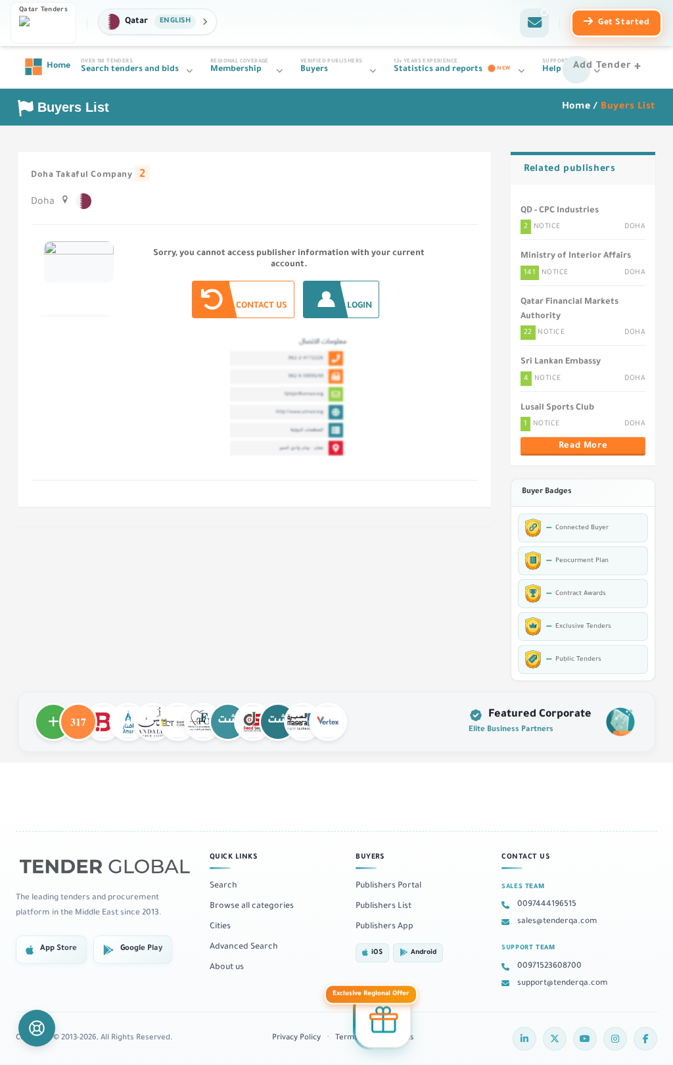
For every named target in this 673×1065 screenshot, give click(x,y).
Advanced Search (244, 947)
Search (223, 886)
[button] (157, 22)
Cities (220, 927)
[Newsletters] (534, 23)
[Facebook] (645, 1039)
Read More (583, 446)
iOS (377, 953)
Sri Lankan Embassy (561, 362)
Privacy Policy (296, 1038)
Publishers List (383, 906)
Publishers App (384, 927)
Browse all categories (252, 906)
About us (227, 967)
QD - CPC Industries (560, 211)
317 (78, 716)
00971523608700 (549, 966)
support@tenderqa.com (562, 983)
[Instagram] (615, 1039)
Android (423, 953)
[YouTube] (585, 1039)
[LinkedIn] (524, 1039)
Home (576, 107)
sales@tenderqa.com (557, 921)
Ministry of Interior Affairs (576, 256)
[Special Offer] (383, 1019)
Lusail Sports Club (557, 408)
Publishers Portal (388, 886)
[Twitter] (555, 1039)
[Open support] (36, 1028)
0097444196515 (546, 904)
